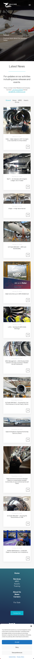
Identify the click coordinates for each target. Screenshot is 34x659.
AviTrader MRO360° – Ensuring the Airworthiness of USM (17, 516)
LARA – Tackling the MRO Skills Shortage (17, 328)
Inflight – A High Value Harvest (17, 208)
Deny (17, 647)
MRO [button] (20, 100)
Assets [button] (26, 100)
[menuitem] (8, 100)
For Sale (17, 602)
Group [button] (17, 102)
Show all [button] (8, 100)
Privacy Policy (20, 656)
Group (26, 264)
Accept (17, 642)
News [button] (14, 100)
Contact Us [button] (17, 613)
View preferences (17, 652)
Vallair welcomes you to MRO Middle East (17, 294)
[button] (31, 626)
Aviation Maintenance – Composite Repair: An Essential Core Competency (17, 551)
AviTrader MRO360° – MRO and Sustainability (17, 247)
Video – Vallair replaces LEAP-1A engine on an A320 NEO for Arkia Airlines (17, 139)
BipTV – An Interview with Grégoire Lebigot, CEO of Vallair (17, 179)
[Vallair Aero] (10, 5)
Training (17, 586)
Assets (25, 344)
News (20, 109)
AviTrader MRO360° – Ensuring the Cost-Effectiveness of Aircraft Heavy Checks (17, 403)
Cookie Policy (12, 656)
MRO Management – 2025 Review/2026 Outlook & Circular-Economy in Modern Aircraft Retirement (17, 362)
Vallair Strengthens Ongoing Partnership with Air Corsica (17, 432)
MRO (26, 109)
